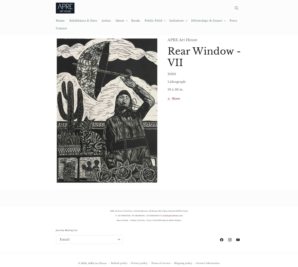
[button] (121, 21)
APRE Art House (97, 263)
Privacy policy (139, 263)
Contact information (208, 263)
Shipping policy (183, 263)
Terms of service (160, 263)
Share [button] (176, 98)
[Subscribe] (119, 239)
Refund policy (119, 263)
